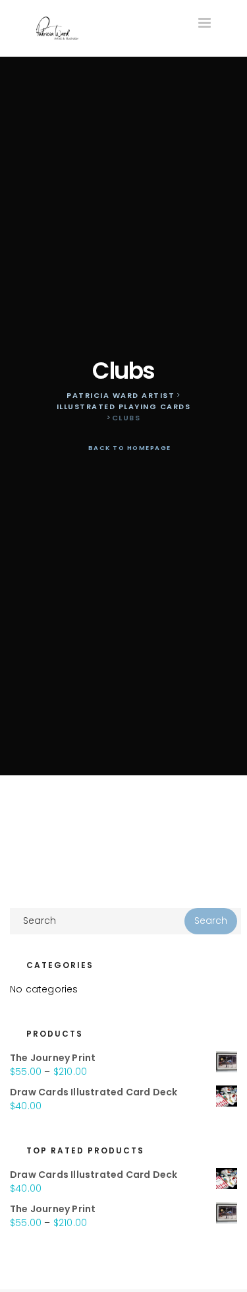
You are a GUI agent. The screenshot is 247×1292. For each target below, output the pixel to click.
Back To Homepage (128, 447)
